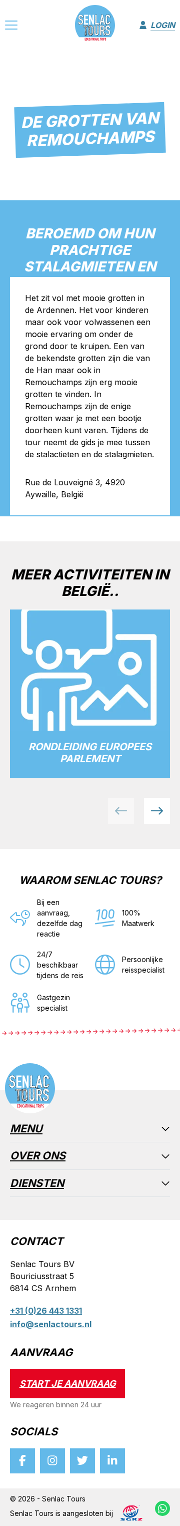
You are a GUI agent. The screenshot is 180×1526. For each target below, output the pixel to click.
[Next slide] (157, 811)
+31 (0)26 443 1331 (46, 1311)
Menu (26, 1129)
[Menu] (11, 27)
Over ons (38, 1156)
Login (162, 25)
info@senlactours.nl (51, 1324)
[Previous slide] (121, 811)
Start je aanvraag (68, 1383)
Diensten (37, 1183)
